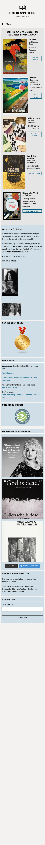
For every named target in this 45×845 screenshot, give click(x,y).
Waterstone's (18, 377)
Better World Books (10, 387)
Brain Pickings (23, 586)
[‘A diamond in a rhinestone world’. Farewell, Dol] (22, 457)
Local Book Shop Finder (11, 395)
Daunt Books (7, 377)
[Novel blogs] (22, 340)
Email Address (7, 605)
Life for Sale (34, 118)
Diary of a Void (30, 193)
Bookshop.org (8, 373)
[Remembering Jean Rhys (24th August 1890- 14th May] (22, 541)
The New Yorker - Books (22, 589)
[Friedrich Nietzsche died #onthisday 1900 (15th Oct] (22, 499)
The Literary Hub (9, 586)
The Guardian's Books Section (19, 590)
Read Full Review (35, 58)
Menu (8, 24)
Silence (32, 40)
